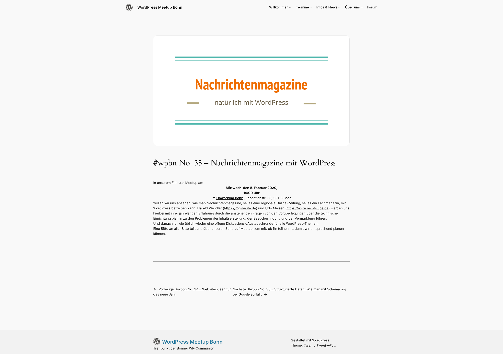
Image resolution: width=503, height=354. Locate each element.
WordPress (320, 340)
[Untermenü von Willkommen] (290, 7)
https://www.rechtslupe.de (307, 208)
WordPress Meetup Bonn (159, 7)
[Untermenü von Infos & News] (339, 7)
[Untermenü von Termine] (311, 7)
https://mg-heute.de (240, 208)
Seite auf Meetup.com (242, 229)
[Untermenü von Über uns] (362, 7)
